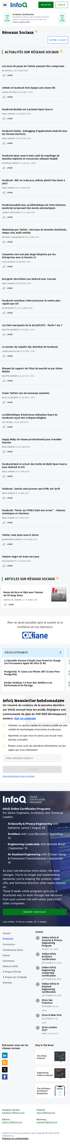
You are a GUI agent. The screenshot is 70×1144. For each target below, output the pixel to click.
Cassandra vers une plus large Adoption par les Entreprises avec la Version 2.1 (29, 256)
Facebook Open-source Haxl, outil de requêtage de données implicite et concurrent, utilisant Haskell (30, 157)
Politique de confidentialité (15, 1138)
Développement (16, 652)
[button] (32, 769)
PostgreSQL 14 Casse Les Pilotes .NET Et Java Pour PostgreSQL (32, 673)
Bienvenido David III (12, 539)
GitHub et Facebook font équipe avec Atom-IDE (28, 87)
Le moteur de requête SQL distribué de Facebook (30, 346)
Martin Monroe (10, 329)
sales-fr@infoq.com (46, 1112)
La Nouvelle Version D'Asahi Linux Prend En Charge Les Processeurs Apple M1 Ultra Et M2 (32, 662)
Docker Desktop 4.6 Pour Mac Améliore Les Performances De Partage (28, 684)
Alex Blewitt (9, 308)
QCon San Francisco (47, 1001)
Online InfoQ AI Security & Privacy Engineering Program (52, 941)
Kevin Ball (7, 70)
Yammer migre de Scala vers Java (20, 556)
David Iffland (9, 92)
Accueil (6, 933)
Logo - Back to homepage (19, 4)
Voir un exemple (25, 718)
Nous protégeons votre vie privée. (19, 776)
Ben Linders (8, 447)
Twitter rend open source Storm (20, 535)
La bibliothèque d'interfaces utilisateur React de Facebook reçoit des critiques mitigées (29, 416)
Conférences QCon (13, 950)
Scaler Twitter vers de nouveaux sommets (25, 393)
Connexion (9, 944)
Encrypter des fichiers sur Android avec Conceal (29, 279)
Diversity (7, 982)
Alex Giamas (8, 262)
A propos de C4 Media (15, 977)
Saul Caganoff (10, 397)
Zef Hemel (7, 422)
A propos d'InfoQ (12, 971)
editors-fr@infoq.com (12, 1122)
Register (46, 5)
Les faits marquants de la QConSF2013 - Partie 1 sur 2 (32, 325)
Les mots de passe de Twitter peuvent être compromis (33, 66)
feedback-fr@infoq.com (13, 1112)
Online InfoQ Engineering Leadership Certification (49, 971)
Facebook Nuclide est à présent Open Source (27, 109)
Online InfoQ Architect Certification (49, 957)
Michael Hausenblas (13, 237)
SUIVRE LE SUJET (58, 40)
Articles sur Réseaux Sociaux (30, 579)
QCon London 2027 (49, 1029)
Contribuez (8, 960)
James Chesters (11, 212)
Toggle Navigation (5, 5)
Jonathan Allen (10, 351)
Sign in (61, 5)
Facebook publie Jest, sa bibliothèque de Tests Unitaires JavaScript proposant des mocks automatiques (34, 207)
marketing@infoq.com (47, 1122)
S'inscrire (8, 938)
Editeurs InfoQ (10, 966)
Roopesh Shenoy (11, 163)
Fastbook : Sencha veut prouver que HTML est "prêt (31, 488)
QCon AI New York (51, 1015)
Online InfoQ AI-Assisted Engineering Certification (51, 988)
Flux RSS (36, 31)
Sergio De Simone (12, 600)
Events (6, 955)
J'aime (10, 75)
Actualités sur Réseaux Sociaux (32, 52)
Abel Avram (8, 114)
